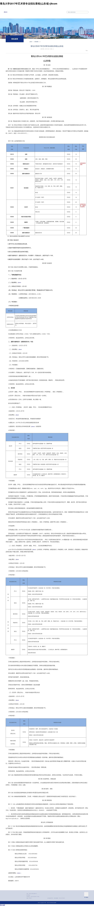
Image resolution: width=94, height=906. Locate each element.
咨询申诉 (86, 16)
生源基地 (64, 16)
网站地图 (2, 905)
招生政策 (36, 41)
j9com (5, 12)
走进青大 (71, 16)
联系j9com (79, 16)
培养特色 (57, 16)
